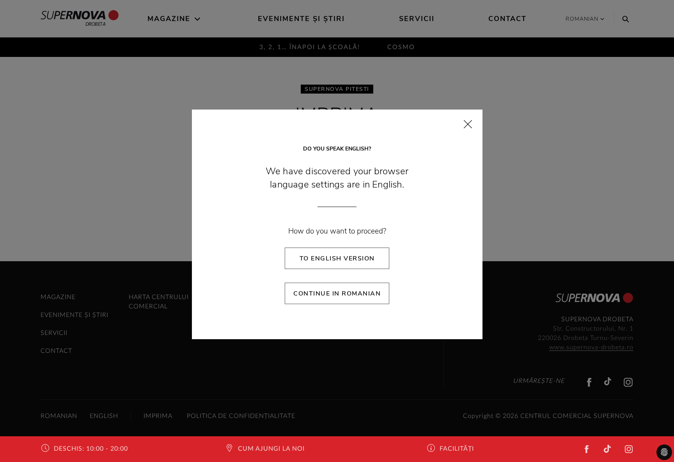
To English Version (337, 258)
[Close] (468, 124)
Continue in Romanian (337, 293)
